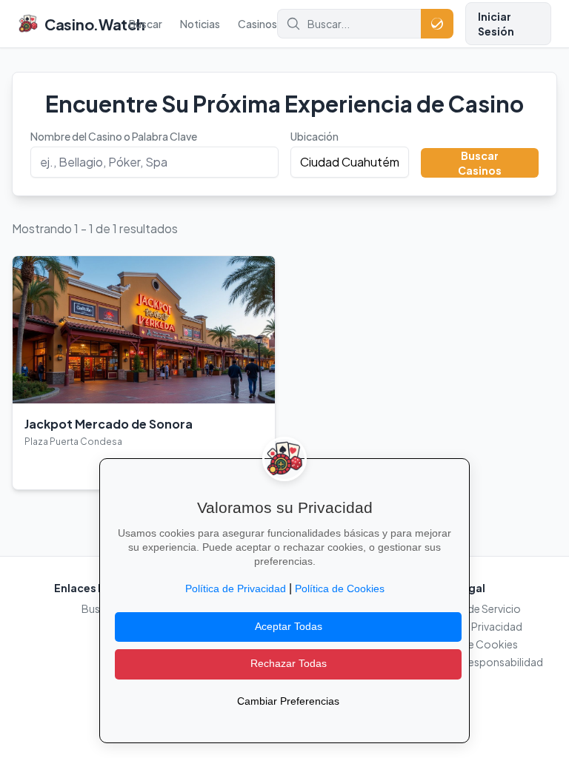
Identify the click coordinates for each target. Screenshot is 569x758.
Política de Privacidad (470, 626)
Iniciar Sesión (496, 24)
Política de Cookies (470, 644)
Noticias (200, 23)
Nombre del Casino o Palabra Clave (113, 136)
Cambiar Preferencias (288, 701)
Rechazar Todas (288, 663)
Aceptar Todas (288, 626)
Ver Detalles (60, 466)
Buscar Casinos (480, 163)
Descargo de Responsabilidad (470, 661)
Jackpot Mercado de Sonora (108, 424)
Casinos (257, 23)
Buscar (145, 23)
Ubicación (314, 136)
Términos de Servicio (470, 608)
